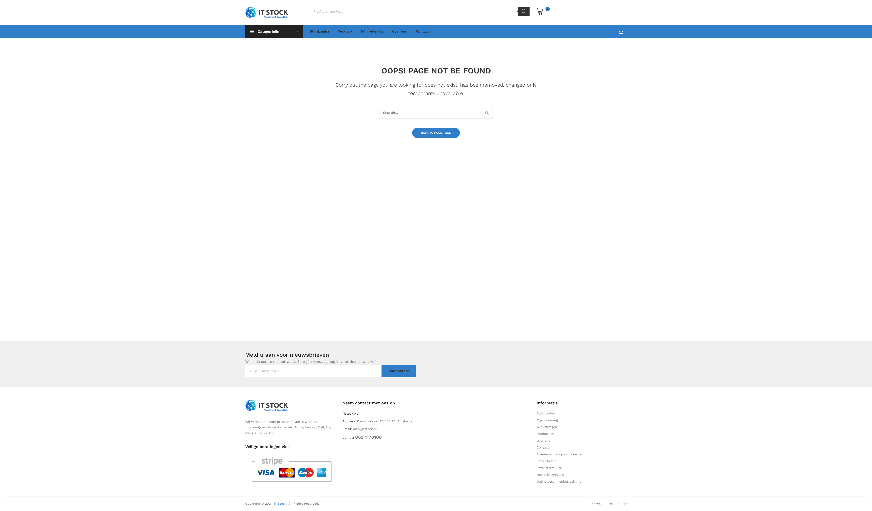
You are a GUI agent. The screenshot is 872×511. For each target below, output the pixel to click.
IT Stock (280, 503)
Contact (422, 31)
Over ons (399, 31)
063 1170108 (368, 437)
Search (487, 112)
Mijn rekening (372, 31)
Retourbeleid (547, 461)
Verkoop (345, 31)
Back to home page (436, 132)
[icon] (623, 31)
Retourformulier (549, 468)
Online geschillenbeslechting (559, 481)
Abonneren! (398, 371)
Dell (611, 504)
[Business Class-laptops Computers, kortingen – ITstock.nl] (267, 12)
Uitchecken (545, 434)
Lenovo (595, 504)
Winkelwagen (547, 427)
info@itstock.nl (365, 429)
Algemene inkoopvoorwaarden (560, 454)
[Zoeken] (524, 11)
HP (624, 504)
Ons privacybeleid (550, 474)
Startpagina (319, 31)
